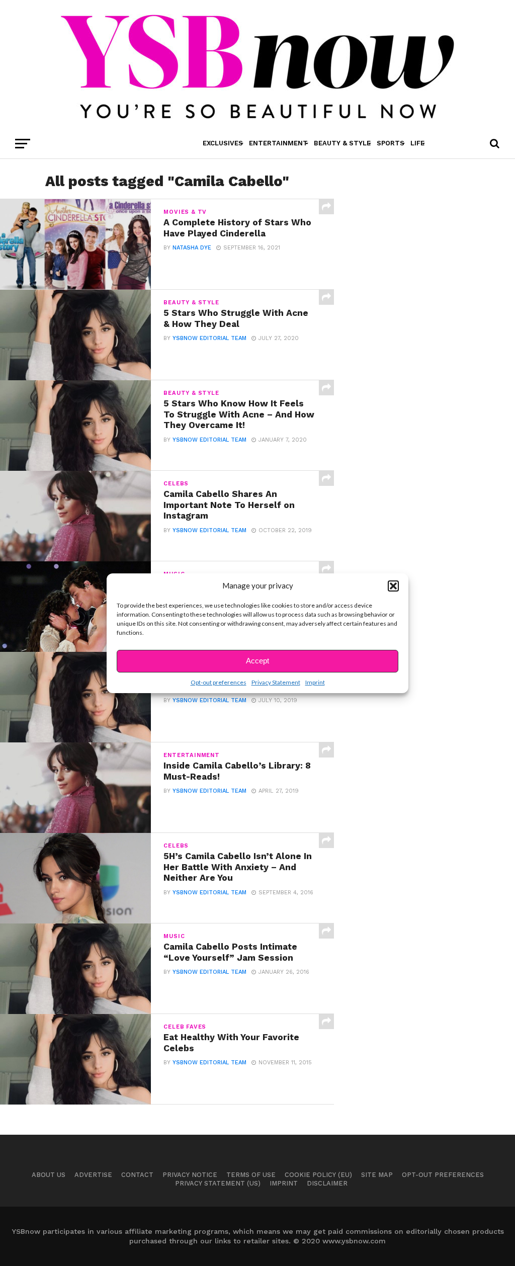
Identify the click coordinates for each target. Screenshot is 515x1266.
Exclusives (223, 143)
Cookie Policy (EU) (318, 1174)
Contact (137, 1174)
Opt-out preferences (218, 682)
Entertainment (278, 143)
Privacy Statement (275, 682)
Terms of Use (251, 1174)
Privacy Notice (189, 1174)
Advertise (93, 1174)
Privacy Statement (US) (218, 1183)
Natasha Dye (192, 247)
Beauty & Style (342, 143)
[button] (393, 586)
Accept (257, 660)
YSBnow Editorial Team (209, 338)
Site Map (377, 1174)
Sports (390, 143)
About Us (48, 1174)
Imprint (315, 682)
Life (417, 143)
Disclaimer (327, 1183)
